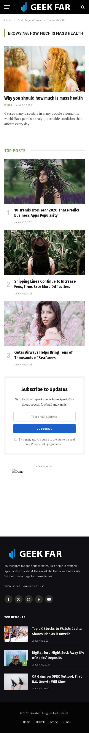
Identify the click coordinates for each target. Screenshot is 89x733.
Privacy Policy (39, 444)
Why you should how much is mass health (43, 98)
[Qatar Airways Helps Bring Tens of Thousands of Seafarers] (44, 323)
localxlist (62, 713)
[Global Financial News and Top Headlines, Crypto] (45, 7)
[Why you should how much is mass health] (44, 68)
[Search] (82, 7)
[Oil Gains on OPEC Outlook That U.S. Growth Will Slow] (16, 682)
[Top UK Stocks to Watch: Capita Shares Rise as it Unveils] (16, 634)
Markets (40, 722)
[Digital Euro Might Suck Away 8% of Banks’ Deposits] (16, 658)
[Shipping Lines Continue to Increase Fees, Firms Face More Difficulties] (44, 252)
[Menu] (7, 7)
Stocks (54, 722)
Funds (67, 722)
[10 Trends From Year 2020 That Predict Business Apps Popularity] (44, 181)
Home (26, 722)
